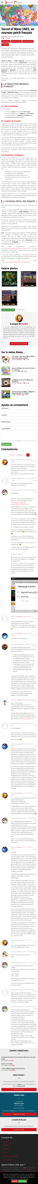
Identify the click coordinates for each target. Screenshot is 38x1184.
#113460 (35, 849)
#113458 (35, 953)
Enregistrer (7, 444)
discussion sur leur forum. (26, 718)
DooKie (5, 36)
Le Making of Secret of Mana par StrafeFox (22, 380)
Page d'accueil (5, 422)
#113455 (35, 991)
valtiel (19, 644)
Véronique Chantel (16, 41)
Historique (6, 1145)
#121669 (35, 491)
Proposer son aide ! (19, 1114)
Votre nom (5, 408)
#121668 (35, 618)
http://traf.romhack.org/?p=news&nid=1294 (16, 248)
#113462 (35, 820)
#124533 (35, 480)
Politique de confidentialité (10, 1156)
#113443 (35, 1008)
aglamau (19, 616)
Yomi (18, 490)
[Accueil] (13, 2)
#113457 (35, 964)
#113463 (35, 795)
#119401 (35, 701)
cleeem (19, 744)
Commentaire (6, 428)
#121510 (35, 635)
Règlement (6, 1149)
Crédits (5, 1152)
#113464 (35, 745)
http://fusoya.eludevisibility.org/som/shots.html (16, 262)
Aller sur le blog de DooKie (18, 343)
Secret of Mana (6, 41)
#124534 (35, 461)
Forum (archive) (7, 1160)
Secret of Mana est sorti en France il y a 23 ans (23, 369)
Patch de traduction (28, 41)
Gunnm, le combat (6, 1063)
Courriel (4, 415)
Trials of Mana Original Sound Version (13, 1068)
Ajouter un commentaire (8, 310)
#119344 (35, 725)
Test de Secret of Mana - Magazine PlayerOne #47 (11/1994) (23, 392)
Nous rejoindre (7, 1141)
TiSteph (19, 383)
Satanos (19, 359)
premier (12, 455)
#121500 (35, 646)
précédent (19, 455)
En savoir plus (22, 1181)
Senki (18, 371)
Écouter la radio (18, 1129)
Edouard (19, 633)
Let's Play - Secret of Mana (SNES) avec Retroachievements (23, 357)
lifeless (19, 700)
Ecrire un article (18, 1089)
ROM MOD (5, 44)
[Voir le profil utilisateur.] (19, 318)
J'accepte (14, 1181)
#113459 (35, 942)
